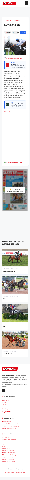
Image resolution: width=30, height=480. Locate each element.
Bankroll (4, 446)
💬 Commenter (22, 32)
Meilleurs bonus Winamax (8, 461)
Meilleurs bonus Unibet (8, 459)
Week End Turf (6, 400)
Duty (4, 326)
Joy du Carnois (7, 354)
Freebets (4, 442)
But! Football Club (6, 413)
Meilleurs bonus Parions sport (10, 455)
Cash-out (4, 444)
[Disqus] (15, 140)
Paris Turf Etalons (6, 411)
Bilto (3, 406)
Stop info (7, 111)
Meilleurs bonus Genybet (8, 452)
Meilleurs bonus (6, 448)
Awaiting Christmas (9, 271)
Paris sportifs (5, 437)
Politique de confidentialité (9, 428)
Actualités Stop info (13, 20)
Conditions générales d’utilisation (10, 426)
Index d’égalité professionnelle (10, 424)
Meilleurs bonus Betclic (8, 450)
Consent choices (9, 472)
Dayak (5, 299)
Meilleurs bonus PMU (7, 457)
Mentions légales (6, 421)
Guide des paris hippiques (9, 439)
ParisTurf (4, 402)
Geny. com (5, 404)
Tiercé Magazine (6, 409)
